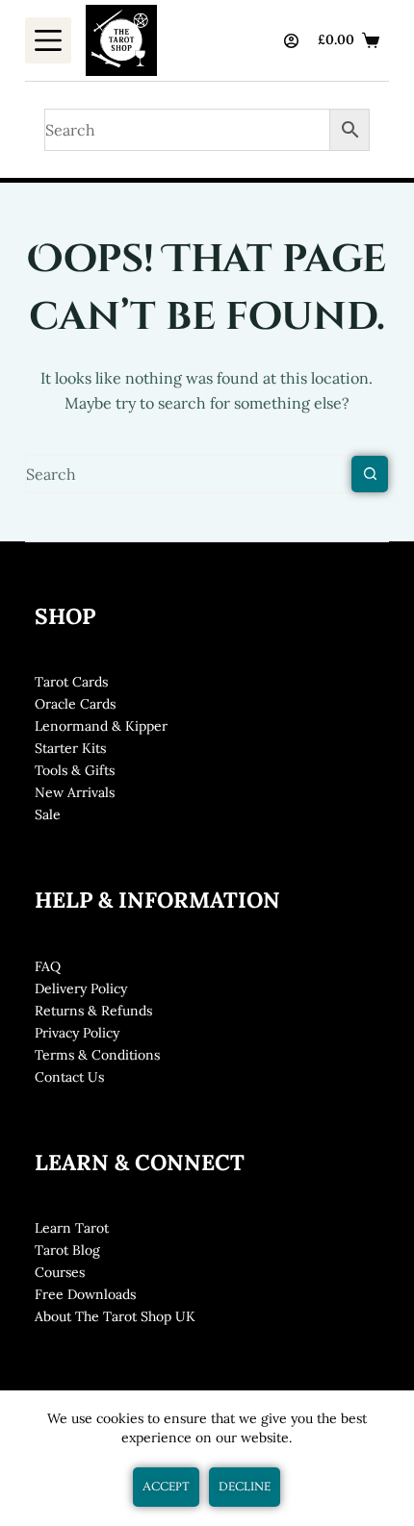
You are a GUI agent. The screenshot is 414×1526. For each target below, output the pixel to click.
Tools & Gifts (75, 770)
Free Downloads (85, 1294)
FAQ (48, 966)
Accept (166, 1486)
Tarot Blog (67, 1250)
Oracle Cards (75, 704)
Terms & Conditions (97, 1054)
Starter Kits (70, 748)
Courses (60, 1272)
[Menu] (48, 40)
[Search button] (369, 474)
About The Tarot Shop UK (115, 1316)
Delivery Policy (81, 988)
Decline (245, 1486)
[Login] (291, 41)
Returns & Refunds (93, 1010)
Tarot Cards (71, 681)
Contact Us (69, 1077)
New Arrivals (75, 792)
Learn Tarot (72, 1228)
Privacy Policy (77, 1032)
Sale (48, 814)
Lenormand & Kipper (101, 726)
